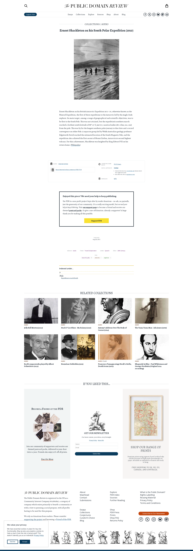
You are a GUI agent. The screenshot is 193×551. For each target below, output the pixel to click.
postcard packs (75, 210)
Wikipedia (75, 145)
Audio (104, 24)
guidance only (131, 174)
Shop (109, 14)
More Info (101, 433)
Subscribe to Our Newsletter (154, 513)
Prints (112, 515)
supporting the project (33, 519)
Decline (12, 542)
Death (105, 361)
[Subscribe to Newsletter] (167, 14)
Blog (123, 14)
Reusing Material (148, 497)
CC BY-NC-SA (130, 171)
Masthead (84, 495)
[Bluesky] (158, 14)
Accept (24, 542)
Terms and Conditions (150, 503)
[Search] (26, 6)
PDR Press (114, 512)
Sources (100, 14)
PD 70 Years (117, 164)
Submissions (85, 500)
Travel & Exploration (90, 251)
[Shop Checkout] (167, 6)
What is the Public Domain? (152, 492)
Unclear (116, 168)
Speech (107, 251)
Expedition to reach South (69, 278)
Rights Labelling (147, 495)
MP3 (115, 179)
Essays (70, 14)
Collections (80, 14)
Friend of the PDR (63, 519)
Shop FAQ (114, 517)
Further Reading (117, 500)
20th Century (121, 251)
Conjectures (85, 515)
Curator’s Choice (87, 517)
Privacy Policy (93, 433)
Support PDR (30, 14)
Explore (91, 14)
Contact (83, 497)
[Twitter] (149, 14)
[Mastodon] (162, 14)
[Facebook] (145, 14)
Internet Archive (63, 164)
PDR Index (114, 495)
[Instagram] (154, 14)
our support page (90, 207)
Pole (61, 276)
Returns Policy (116, 520)
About (116, 14)
